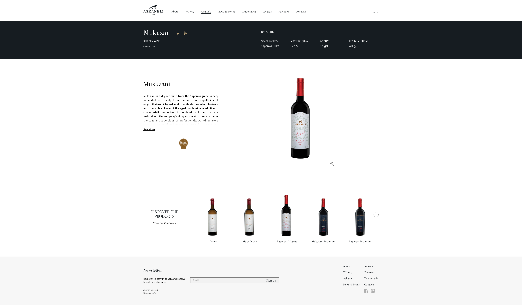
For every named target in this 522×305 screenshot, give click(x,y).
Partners (369, 272)
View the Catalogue (164, 223)
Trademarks (371, 278)
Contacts (369, 284)
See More (149, 129)
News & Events (352, 284)
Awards (368, 266)
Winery (347, 272)
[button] (376, 214)
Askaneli (348, 278)
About (346, 266)
